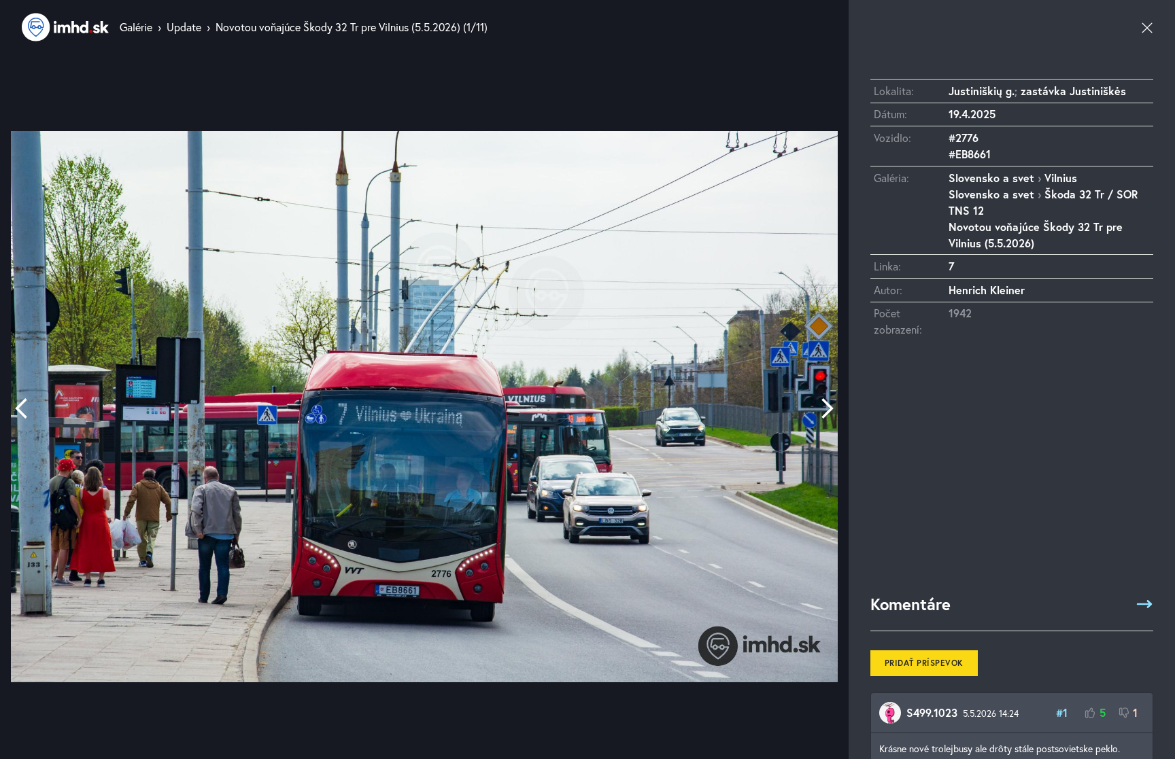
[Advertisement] (1012, 472)
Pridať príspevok (924, 663)
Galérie (136, 27)
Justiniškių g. (982, 91)
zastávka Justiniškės (1073, 91)
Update (184, 27)
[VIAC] (1144, 604)
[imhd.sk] (65, 27)
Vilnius (1060, 178)
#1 (1062, 712)
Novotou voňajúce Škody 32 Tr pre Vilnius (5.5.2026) (338, 27)
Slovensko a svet (991, 178)
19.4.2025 (972, 114)
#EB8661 (970, 154)
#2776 (963, 137)
